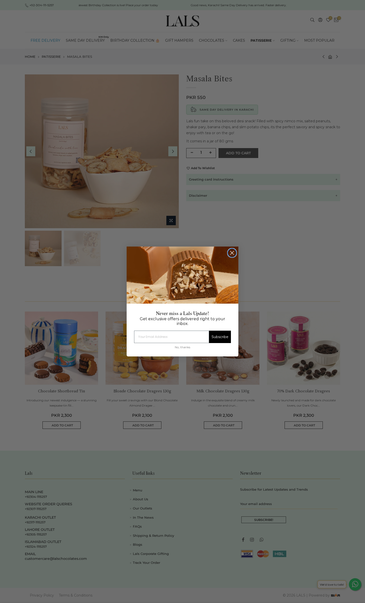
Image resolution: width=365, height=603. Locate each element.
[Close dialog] (232, 253)
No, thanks (182, 347)
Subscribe (220, 337)
